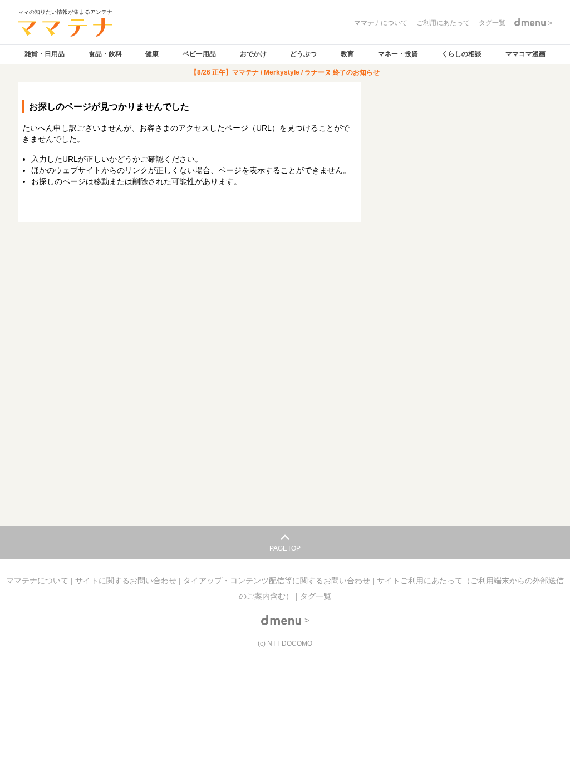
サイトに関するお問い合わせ (127, 580)
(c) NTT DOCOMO (285, 643)
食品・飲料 (105, 54)
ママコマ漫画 (525, 54)
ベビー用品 (199, 54)
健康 (152, 54)
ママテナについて (38, 580)
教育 (347, 54)
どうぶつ (303, 54)
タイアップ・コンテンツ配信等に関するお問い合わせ (277, 580)
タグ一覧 (315, 596)
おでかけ (253, 54)
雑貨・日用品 (44, 54)
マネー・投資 (398, 54)
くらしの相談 (461, 54)
